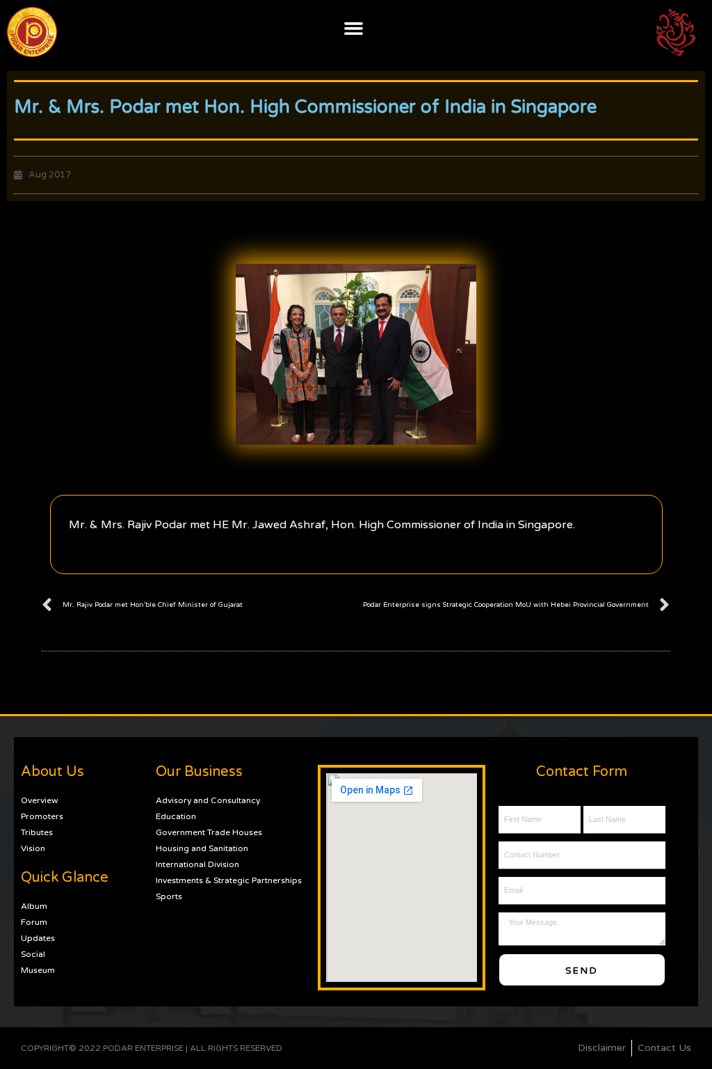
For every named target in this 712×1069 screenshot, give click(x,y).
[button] (354, 28)
